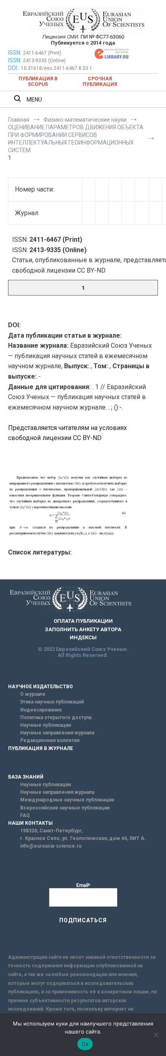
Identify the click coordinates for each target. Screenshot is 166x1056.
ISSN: (14, 52)
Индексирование (41, 710)
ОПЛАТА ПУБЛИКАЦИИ (83, 621)
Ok (85, 1044)
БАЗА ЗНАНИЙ (26, 777)
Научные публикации (45, 725)
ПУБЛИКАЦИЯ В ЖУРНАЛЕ (40, 748)
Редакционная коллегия (49, 740)
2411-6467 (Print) (42, 53)
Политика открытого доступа (55, 717)
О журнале (33, 694)
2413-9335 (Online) (44, 60)
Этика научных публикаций (52, 702)
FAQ (25, 815)
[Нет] (156, 1035)
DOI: (13, 68)
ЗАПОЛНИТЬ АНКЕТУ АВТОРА (83, 629)
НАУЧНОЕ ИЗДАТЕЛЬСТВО (40, 686)
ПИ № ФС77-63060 (102, 37)
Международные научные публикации (67, 800)
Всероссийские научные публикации (65, 808)
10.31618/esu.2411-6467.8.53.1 (56, 68)
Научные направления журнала (57, 733)
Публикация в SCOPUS (38, 81)
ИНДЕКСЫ (83, 637)
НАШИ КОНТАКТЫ (30, 823)
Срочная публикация (100, 81)
